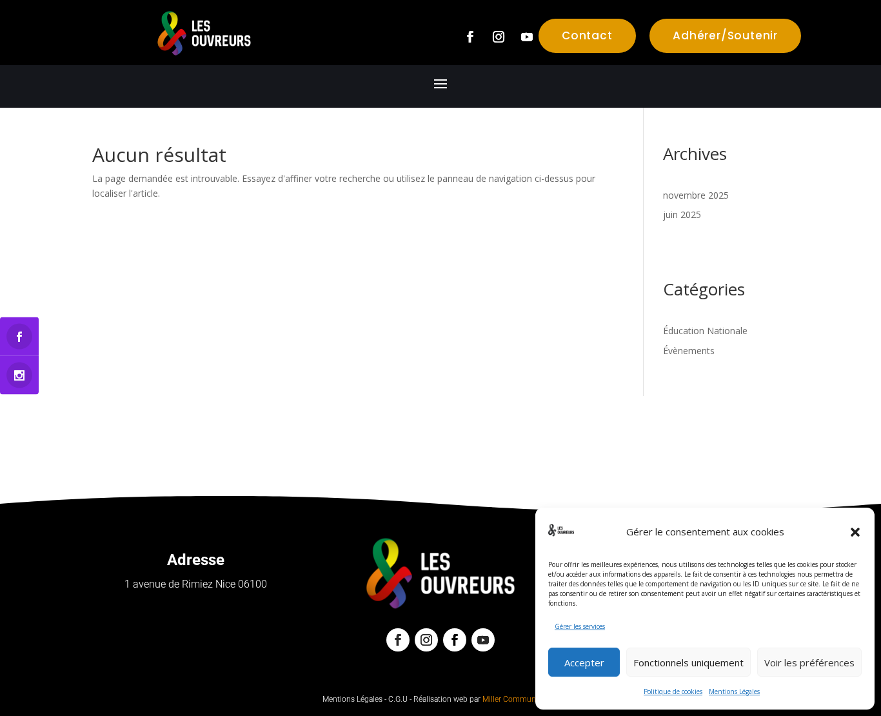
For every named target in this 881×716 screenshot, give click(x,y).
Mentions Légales (734, 691)
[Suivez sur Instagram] (498, 36)
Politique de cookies (673, 691)
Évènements (689, 350)
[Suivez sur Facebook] (470, 36)
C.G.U (398, 699)
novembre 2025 (696, 195)
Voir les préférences (809, 662)
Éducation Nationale (705, 330)
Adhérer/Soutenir (725, 35)
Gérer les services (580, 626)
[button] (855, 532)
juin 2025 (682, 214)
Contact (587, 35)
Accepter (584, 662)
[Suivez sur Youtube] (527, 36)
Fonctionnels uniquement (688, 662)
